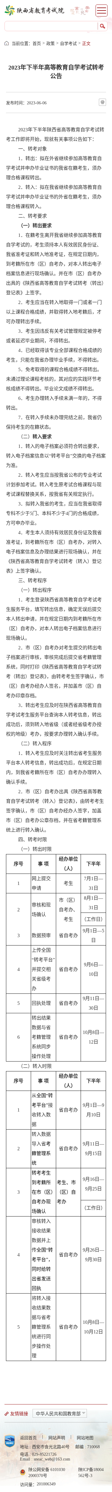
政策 (50, 43)
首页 (37, 43)
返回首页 (28, 1438)
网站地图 (85, 1438)
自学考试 (68, 43)
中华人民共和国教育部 (58, 1413)
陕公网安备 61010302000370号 (46, 1472)
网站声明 (56, 1438)
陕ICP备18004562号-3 (91, 1472)
